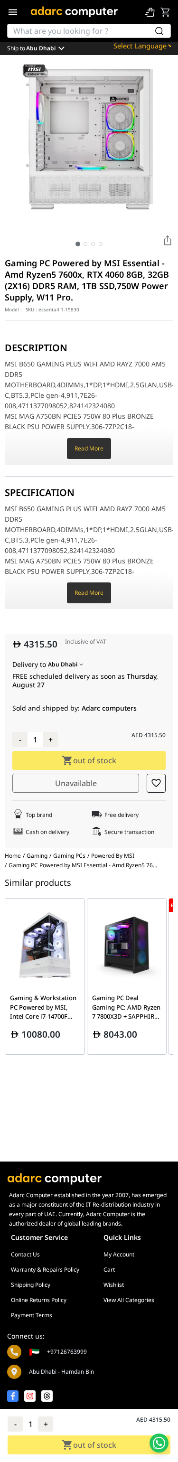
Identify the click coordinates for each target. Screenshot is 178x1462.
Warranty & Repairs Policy (45, 1269)
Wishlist (113, 1285)
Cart (109, 1269)
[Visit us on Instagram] (30, 1396)
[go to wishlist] (150, 12)
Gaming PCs (69, 856)
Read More (89, 448)
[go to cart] (165, 12)
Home (13, 856)
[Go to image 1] (78, 244)
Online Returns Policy (38, 1300)
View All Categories (128, 1300)
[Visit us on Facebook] (13, 1396)
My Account (118, 1254)
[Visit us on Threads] (47, 1396)
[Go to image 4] (101, 244)
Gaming (37, 856)
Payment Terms (31, 1315)
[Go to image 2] (85, 244)
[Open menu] (13, 11)
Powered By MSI (112, 856)
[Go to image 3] (93, 244)
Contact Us (25, 1254)
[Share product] (167, 240)
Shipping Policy (30, 1285)
